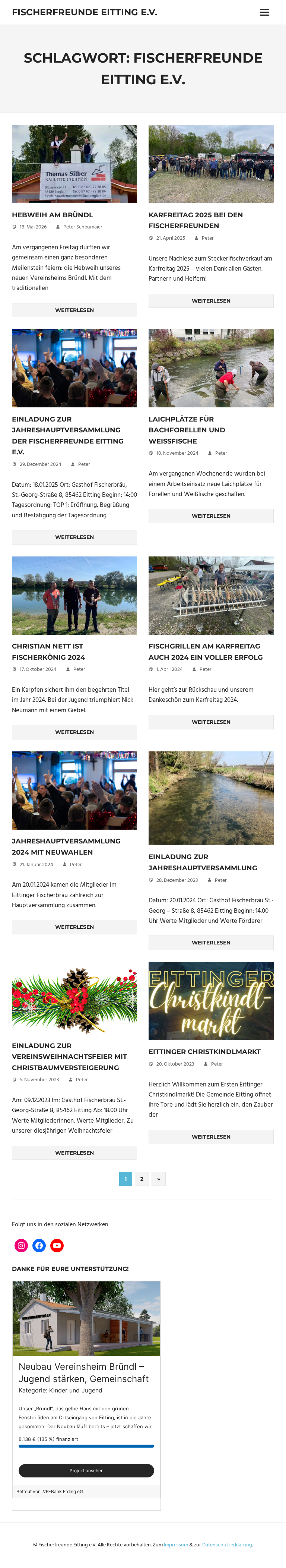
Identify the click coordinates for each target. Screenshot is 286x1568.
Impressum (176, 1545)
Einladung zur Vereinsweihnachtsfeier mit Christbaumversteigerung (69, 1057)
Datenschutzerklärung (227, 1545)
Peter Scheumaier (82, 227)
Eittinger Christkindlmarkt (205, 1052)
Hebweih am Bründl (52, 215)
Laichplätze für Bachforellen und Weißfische (187, 430)
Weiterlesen (74, 310)
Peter (208, 238)
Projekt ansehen (87, 1470)
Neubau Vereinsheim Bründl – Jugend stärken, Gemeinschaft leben (84, 1379)
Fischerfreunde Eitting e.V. (84, 12)
